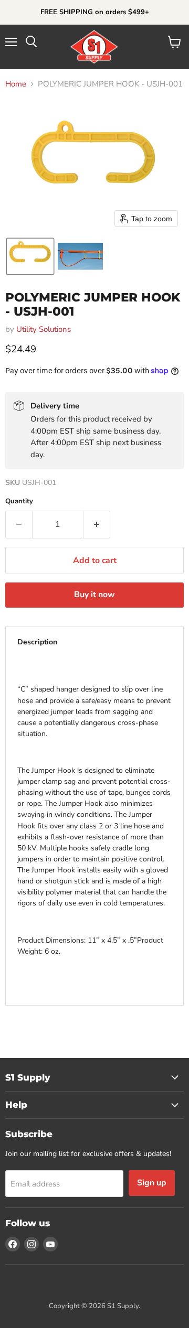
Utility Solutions (43, 329)
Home (15, 84)
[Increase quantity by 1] (96, 524)
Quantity (19, 501)
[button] (30, 256)
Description (37, 642)
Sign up (151, 1183)
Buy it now (94, 594)
